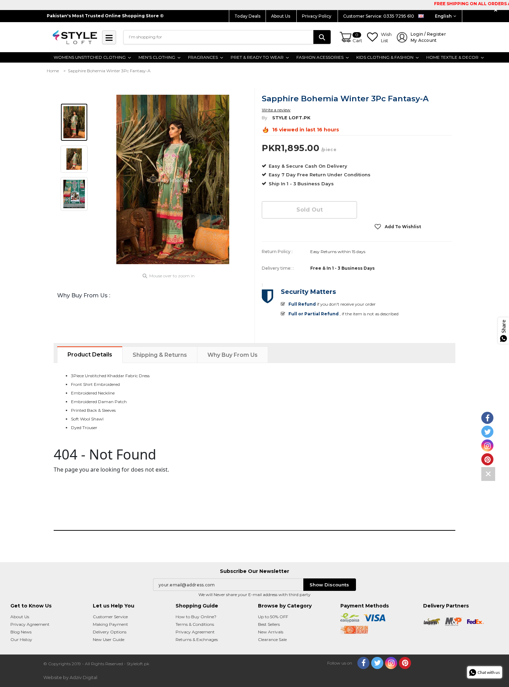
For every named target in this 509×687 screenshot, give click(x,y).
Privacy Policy (317, 16)
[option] (172, 179)
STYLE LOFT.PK (291, 117)
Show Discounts (329, 584)
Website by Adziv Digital (70, 677)
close (496, 10)
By (264, 117)
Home (53, 70)
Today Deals (247, 16)
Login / (428, 37)
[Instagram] (391, 663)
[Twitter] (377, 663)
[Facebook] (363, 663)
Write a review (276, 109)
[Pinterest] (405, 663)
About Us (281, 16)
